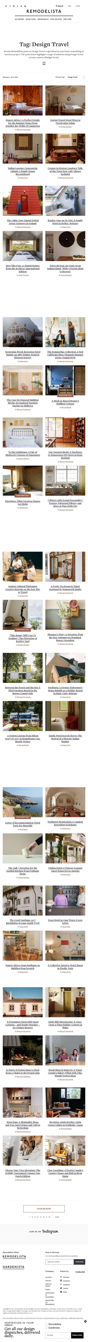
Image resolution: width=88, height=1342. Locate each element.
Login (78, 6)
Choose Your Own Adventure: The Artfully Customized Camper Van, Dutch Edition (22, 1173)
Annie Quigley (66, 127)
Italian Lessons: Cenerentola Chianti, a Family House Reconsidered (22, 171)
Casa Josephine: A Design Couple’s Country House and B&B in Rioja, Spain (65, 1173)
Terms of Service (48, 1285)
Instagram (66, 1280)
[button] (59, 6)
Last (57, 1217)
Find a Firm (67, 19)
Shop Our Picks (56, 19)
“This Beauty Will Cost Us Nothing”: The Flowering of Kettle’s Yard (22, 638)
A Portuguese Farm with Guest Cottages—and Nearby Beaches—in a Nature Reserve (22, 1025)
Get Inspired (19, 19)
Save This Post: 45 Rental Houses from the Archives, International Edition (23, 269)
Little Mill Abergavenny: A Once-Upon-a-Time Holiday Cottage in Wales (65, 1025)
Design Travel (31, 19)
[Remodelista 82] (17, 6)
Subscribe (77, 1335)
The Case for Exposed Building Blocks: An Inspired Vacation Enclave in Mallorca (23, 403)
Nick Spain (24, 829)
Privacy (47, 1289)
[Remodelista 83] (21, 6)
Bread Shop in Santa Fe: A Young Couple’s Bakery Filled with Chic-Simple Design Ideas (65, 1073)
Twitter (65, 1288)
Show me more (44, 1208)
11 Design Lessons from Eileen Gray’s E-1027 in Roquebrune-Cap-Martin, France (22, 739)
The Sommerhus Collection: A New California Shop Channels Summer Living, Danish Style (65, 355)
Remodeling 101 (43, 19)
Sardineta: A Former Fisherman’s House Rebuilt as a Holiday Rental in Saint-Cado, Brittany (65, 691)
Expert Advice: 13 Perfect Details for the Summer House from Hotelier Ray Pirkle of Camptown (23, 123)
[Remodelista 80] (10, 6)
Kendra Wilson (23, 459)
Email (65, 1292)
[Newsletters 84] (25, 6)
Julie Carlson (24, 275)
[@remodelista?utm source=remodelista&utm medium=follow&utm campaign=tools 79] (6, 6)
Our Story (48, 1277)
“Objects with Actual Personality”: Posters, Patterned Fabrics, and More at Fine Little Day (65, 503)
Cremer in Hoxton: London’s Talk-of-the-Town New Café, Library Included (65, 171)
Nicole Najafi (66, 407)
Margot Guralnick (23, 130)
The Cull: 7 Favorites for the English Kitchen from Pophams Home (22, 871)
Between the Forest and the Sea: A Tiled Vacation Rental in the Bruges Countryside (22, 691)
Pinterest (66, 1277)
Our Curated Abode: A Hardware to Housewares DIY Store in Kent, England (65, 455)
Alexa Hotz (24, 178)
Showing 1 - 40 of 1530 (10, 77)
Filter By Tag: (60, 77)
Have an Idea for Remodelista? (50, 1302)
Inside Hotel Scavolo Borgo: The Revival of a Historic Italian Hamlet (65, 739)
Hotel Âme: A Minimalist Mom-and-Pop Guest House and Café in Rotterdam (22, 1125)
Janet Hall (66, 927)
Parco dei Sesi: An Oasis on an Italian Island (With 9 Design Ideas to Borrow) (65, 269)
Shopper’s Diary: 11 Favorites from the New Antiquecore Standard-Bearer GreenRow (65, 637)
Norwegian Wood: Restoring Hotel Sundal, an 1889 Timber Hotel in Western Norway (22, 355)
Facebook (66, 1284)
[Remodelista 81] (13, 6)
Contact (48, 1280)
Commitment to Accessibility (49, 1294)
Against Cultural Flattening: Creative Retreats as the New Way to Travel (22, 589)
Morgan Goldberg (24, 1076)
